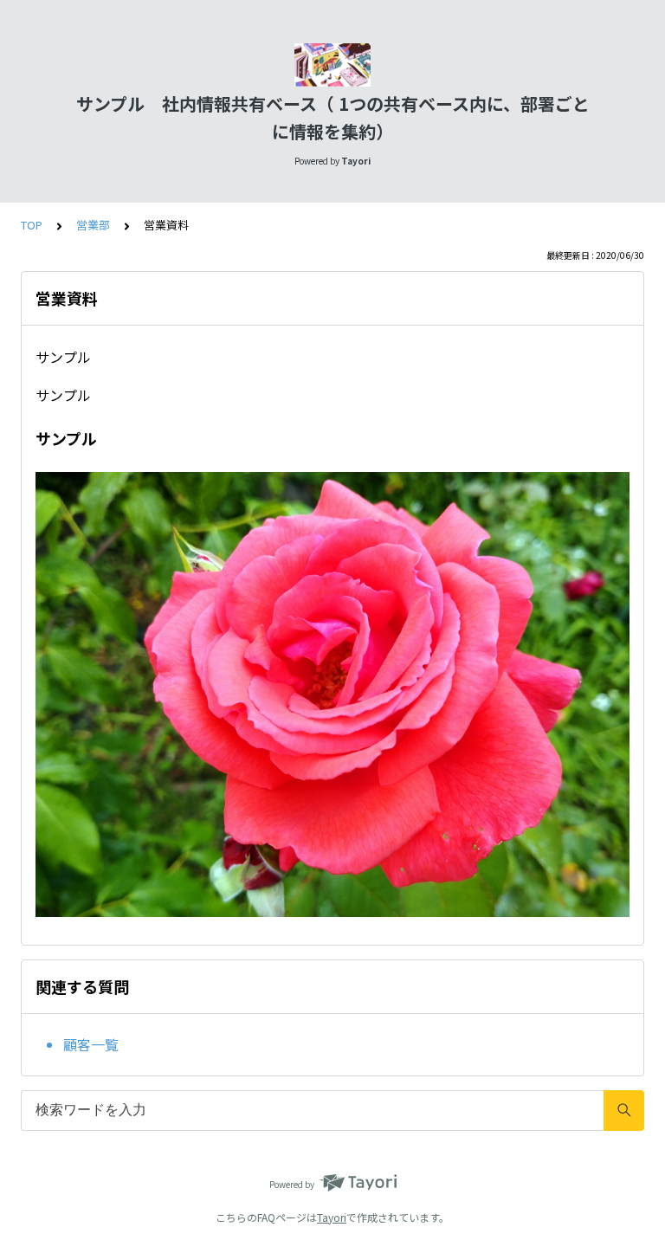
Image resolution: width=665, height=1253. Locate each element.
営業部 (93, 224)
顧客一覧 (91, 1044)
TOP (31, 224)
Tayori (331, 1217)
